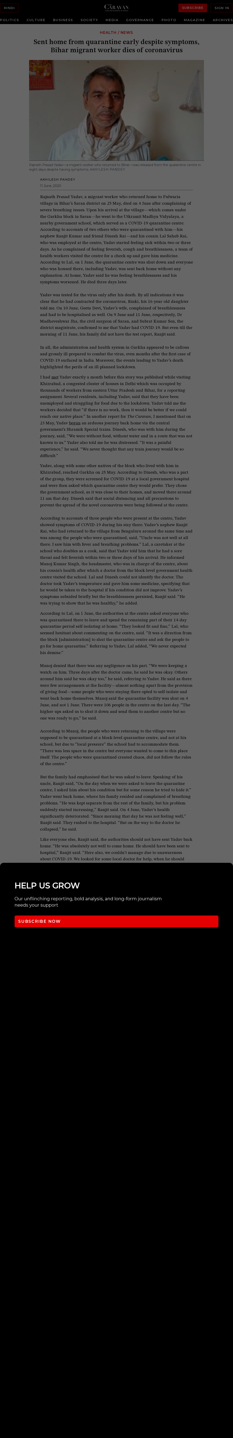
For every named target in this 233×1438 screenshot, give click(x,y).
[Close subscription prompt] (228, 872)
